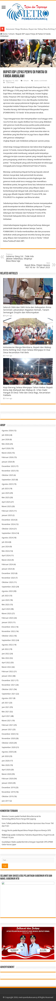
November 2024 (8, 524)
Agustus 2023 (7, 591)
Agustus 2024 (7, 538)
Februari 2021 (7, 725)
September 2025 (8, 480)
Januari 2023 (7, 622)
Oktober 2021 (7, 689)
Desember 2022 (8, 627)
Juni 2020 (5, 761)
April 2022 (6, 662)
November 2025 (8, 471)
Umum (11, 34)
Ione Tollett (6, 823)
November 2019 (8, 792)
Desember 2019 (8, 787)
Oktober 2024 (7, 529)
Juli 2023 (5, 596)
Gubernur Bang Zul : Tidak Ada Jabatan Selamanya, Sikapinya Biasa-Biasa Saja (20, 257)
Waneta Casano (8, 816)
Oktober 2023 (7, 582)
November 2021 (8, 685)
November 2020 (8, 738)
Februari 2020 (7, 778)
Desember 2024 (8, 520)
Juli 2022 (5, 649)
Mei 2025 (5, 497)
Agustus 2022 (7, 645)
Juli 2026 (5, 435)
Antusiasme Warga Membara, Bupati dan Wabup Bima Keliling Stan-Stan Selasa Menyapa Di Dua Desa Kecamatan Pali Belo (27, 350)
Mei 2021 (5, 712)
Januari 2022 (7, 676)
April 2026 (6, 448)
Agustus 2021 (7, 698)
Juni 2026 (5, 439)
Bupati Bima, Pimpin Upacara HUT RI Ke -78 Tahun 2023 (37, 265)
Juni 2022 (5, 654)
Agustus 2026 (7, 430)
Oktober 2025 (7, 475)
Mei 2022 (5, 658)
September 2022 (8, 640)
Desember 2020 (8, 734)
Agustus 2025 (7, 484)
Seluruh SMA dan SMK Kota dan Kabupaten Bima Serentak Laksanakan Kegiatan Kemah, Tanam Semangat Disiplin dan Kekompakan (27, 310)
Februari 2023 (7, 618)
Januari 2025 (7, 515)
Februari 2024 (7, 564)
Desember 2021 (8, 680)
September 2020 (8, 747)
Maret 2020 (6, 774)
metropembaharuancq (28, 997)
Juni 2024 (5, 546)
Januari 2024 (7, 569)
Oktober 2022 (7, 636)
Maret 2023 (6, 613)
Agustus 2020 (7, 752)
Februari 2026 (7, 457)
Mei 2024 (5, 551)
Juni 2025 (5, 493)
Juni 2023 (5, 600)
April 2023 (6, 609)
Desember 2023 (8, 573)
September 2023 (8, 587)
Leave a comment (40, 81)
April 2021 (6, 716)
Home (4, 34)
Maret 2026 (6, 453)
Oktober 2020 (7, 743)
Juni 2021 (5, 707)
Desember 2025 (8, 466)
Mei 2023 (5, 604)
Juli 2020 (5, 756)
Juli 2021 (5, 703)
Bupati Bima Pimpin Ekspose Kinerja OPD (34, 830)
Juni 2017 (5, 801)
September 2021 (8, 694)
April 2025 (6, 502)
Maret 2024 (6, 560)
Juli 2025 (5, 488)
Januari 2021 (7, 729)
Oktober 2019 (7, 796)
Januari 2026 (7, 462)
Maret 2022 (6, 667)
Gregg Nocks (7, 830)
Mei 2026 (5, 444)
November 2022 (8, 631)
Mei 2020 (5, 765)
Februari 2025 (7, 511)
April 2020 (6, 770)
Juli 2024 (5, 542)
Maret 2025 (6, 506)
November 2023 (8, 578)
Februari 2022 (7, 671)
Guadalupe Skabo (9, 842)
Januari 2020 (7, 783)
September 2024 (8, 533)
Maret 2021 (6, 720)
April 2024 (6, 555)
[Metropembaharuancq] (28, 11)
